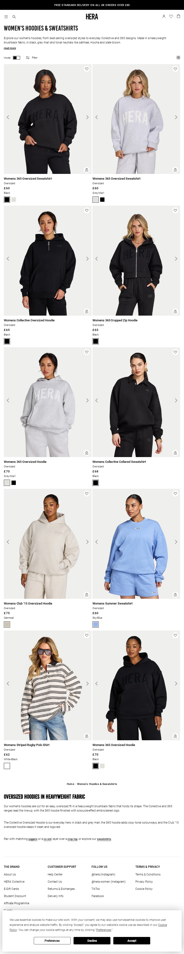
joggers (33, 839)
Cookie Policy (144, 889)
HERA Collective (14, 881)
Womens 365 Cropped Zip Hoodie (115, 320)
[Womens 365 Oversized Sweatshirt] (48, 173)
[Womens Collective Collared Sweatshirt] (136, 456)
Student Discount (15, 896)
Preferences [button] (103, 930)
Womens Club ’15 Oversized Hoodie (28, 603)
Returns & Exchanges (61, 889)
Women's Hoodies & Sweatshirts (97, 784)
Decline (92, 940)
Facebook (98, 896)
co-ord (47, 839)
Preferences (52, 940)
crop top (72, 839)
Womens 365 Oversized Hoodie (25, 462)
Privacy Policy (144, 881)
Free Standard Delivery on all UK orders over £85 (92, 5)
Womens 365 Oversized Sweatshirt (28, 178)
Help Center (55, 874)
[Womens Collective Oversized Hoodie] (48, 314)
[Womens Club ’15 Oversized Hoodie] (48, 597)
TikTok (96, 889)
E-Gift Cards (11, 889)
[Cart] (178, 15)
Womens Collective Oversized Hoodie (29, 320)
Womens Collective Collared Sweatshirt (119, 462)
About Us (10, 874)
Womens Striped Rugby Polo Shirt (26, 745)
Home (70, 784)
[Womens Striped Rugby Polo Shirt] (48, 739)
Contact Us (55, 881)
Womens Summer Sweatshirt (112, 603)
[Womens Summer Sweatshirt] (136, 597)
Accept (131, 940)
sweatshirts (104, 839)
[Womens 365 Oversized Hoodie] (48, 456)
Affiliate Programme (16, 903)
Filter (35, 57)
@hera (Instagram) (103, 874)
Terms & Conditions (148, 874)
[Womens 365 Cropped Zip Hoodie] (136, 314)
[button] (14, 17)
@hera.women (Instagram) (109, 881)
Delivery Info (55, 896)
